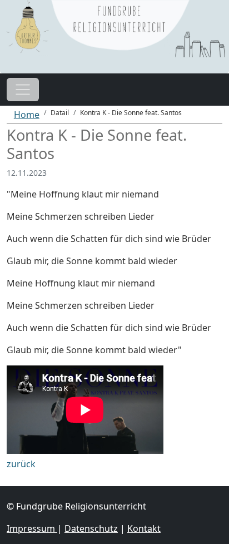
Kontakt (144, 528)
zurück (21, 464)
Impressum (32, 528)
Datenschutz (91, 528)
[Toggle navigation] (23, 89)
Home (26, 114)
